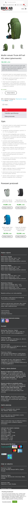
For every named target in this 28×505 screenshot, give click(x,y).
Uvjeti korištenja (5, 310)
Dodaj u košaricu (11, 92)
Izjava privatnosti (5, 312)
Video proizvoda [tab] (10, 116)
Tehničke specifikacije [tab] (11, 113)
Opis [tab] (6, 110)
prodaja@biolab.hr (9, 4)
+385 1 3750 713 (20, 4)
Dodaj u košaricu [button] (7, 207)
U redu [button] (14, 501)
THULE (11, 100)
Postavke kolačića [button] (6, 501)
